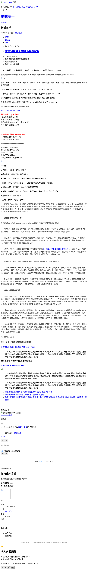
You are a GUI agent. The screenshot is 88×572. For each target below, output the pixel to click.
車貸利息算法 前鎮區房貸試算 (22, 51)
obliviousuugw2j (6, 415)
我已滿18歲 (5, 568)
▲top (3, 436)
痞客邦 (20, 427)
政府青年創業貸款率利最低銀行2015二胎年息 (18, 347)
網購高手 (8, 16)
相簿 (7, 37)
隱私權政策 (56, 542)
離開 (12, 568)
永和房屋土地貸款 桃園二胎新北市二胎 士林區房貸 (24, 395)
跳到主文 (4, 22)
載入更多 (4, 441)
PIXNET (28, 542)
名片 (7, 42)
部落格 (7, 40)
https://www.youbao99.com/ (10, 110)
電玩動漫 (18, 33)
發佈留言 (4, 454)
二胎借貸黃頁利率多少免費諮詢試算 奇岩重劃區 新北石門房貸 (28, 392)
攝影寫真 (17, 433)
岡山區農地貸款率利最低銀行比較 (55, 249)
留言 (25, 427)
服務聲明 (64, 542)
